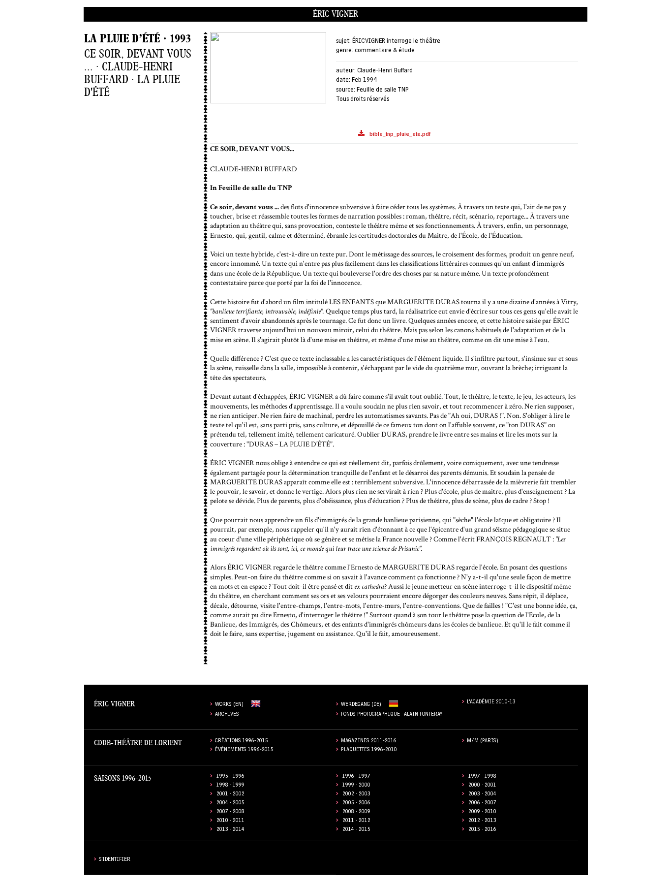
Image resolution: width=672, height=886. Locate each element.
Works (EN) (229, 705)
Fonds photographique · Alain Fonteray (392, 715)
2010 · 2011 (230, 821)
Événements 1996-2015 (244, 750)
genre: (344, 51)
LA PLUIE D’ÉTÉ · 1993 (137, 38)
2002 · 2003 (356, 794)
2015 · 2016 (482, 830)
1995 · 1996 (230, 777)
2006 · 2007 (482, 803)
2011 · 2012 (356, 821)
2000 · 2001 (482, 786)
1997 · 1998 (482, 777)
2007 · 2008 (230, 812)
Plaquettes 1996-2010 (369, 750)
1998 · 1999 (230, 786)
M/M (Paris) (482, 741)
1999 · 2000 (356, 786)
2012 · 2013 (482, 821)
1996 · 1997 (356, 777)
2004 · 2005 (230, 803)
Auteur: (346, 71)
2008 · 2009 (356, 812)
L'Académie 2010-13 (491, 702)
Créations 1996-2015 (241, 741)
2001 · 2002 (230, 794)
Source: (345, 90)
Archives (227, 715)
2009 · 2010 (482, 812)
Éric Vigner (335, 14)
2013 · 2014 (230, 830)
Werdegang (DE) (361, 705)
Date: (343, 80)
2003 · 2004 (482, 794)
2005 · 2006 (356, 803)
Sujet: (343, 41)
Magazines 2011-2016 (369, 741)
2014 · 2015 (356, 830)
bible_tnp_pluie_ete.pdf (399, 135)
